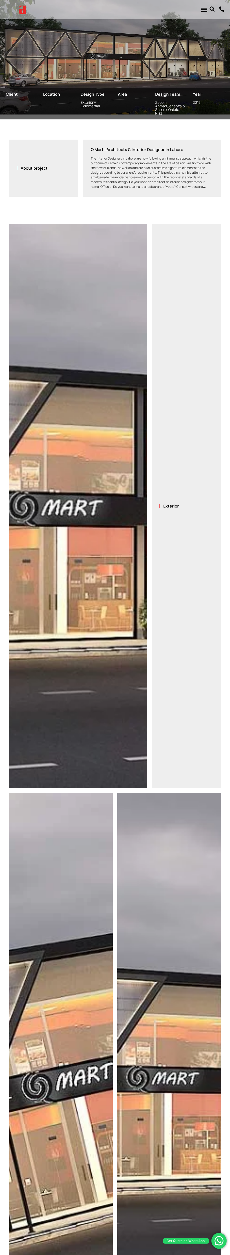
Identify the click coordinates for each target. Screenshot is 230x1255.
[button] (204, 10)
